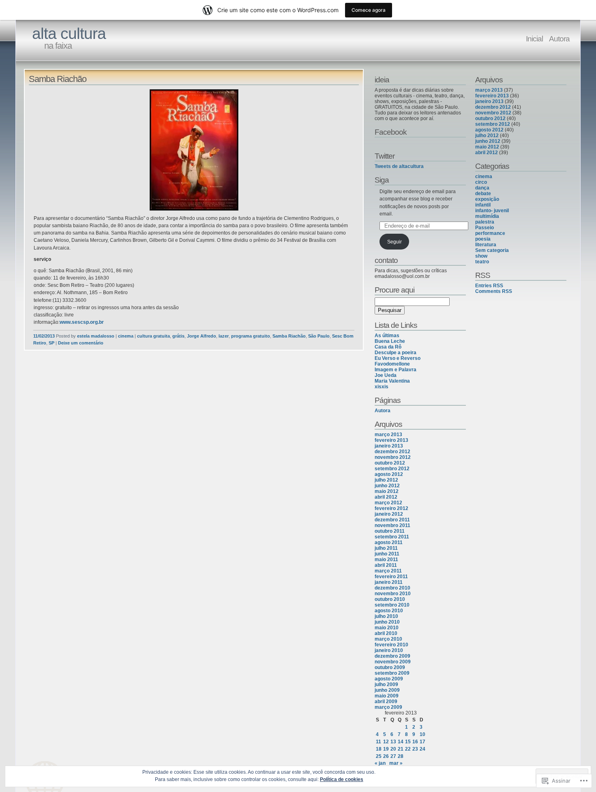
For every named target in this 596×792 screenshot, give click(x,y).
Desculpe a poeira (395, 352)
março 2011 (388, 571)
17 (422, 742)
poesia (483, 239)
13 (393, 742)
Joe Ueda (386, 375)
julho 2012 (386, 480)
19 (386, 749)
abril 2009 (386, 701)
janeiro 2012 (389, 514)
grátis (178, 336)
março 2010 (388, 639)
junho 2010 (387, 622)
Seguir (394, 242)
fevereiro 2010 (391, 645)
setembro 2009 (392, 673)
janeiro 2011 (389, 582)
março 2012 (388, 503)
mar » (396, 763)
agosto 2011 (389, 542)
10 (422, 734)
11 (378, 742)
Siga (382, 179)
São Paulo (319, 336)
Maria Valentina (392, 381)
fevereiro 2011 (391, 576)
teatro (482, 262)
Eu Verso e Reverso (397, 358)
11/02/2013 (44, 336)
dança (482, 188)
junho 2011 (387, 554)
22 (408, 749)
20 (393, 749)
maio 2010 (387, 628)
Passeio (484, 227)
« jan (380, 763)
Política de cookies (341, 779)
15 (408, 742)
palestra (484, 222)
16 (415, 742)
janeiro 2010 (389, 650)
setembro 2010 (392, 605)
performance (490, 233)
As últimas (387, 335)
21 (400, 749)
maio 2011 (386, 559)
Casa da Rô (388, 347)
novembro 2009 (393, 662)
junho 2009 (387, 690)
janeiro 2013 (389, 446)
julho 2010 (386, 616)
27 (393, 756)
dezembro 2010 (392, 588)
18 (379, 749)
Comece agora (369, 10)
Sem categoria (492, 250)
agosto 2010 (389, 610)
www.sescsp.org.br (82, 322)
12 (386, 742)
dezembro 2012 (392, 451)
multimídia (487, 216)
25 (379, 756)
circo (481, 182)
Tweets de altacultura (399, 166)
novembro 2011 (392, 525)
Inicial (534, 38)
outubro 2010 (390, 599)
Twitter (384, 155)
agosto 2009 (389, 679)
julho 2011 (386, 548)
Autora (559, 38)
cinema (125, 336)
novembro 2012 (393, 457)
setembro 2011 (392, 537)
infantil (483, 205)
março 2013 (388, 434)
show (481, 256)
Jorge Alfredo (201, 336)
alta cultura (69, 33)
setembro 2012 (392, 468)
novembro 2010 (393, 593)
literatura (485, 245)
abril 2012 (386, 497)
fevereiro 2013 (391, 440)
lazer (224, 336)
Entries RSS (489, 285)
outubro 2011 (390, 531)
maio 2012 (387, 491)
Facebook (391, 131)
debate (483, 193)
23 (415, 749)
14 (400, 742)
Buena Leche (390, 341)
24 (422, 749)
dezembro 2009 (392, 656)
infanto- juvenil (492, 210)
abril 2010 (386, 633)
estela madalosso (95, 336)
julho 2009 (386, 684)
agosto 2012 (389, 474)
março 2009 (388, 707)
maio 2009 (387, 696)
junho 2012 (387, 486)
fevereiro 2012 (391, 508)
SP (51, 342)
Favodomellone (392, 364)
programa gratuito (250, 336)
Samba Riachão (57, 79)
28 (400, 756)
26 (386, 756)
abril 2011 (386, 565)
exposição (487, 199)
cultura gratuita (153, 336)
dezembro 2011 (392, 520)
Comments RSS (493, 291)
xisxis (381, 387)
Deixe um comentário (80, 342)
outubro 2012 (390, 463)
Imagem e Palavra (395, 369)
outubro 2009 (390, 667)
